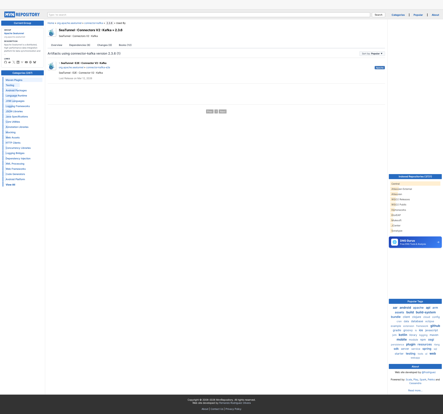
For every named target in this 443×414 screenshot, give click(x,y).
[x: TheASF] (13, 62)
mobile (402, 339)
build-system (426, 312)
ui (426, 353)
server (405, 348)
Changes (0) (104, 44)
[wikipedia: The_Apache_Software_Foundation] (22, 62)
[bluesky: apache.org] (34, 62)
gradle (397, 330)
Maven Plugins (14, 79)
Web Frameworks (16, 168)
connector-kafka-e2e (98, 67)
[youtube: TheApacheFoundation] (26, 62)
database (417, 321)
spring (427, 348)
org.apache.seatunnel (69, 22)
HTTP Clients (13, 142)
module (414, 339)
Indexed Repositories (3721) (415, 176)
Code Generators (15, 174)
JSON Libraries (14, 111)
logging (423, 334)
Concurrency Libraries (18, 147)
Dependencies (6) (79, 44)
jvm (394, 335)
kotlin (403, 335)
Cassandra (415, 383)
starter (399, 353)
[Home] (22, 16)
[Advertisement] (221, 4)
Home (51, 22)
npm (423, 339)
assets (400, 312)
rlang (437, 344)
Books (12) (125, 44)
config (436, 317)
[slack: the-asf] (30, 62)
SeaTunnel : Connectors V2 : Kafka (85, 30)
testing (411, 353)
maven (434, 335)
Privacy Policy (233, 408)
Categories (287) (22, 72)
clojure (417, 317)
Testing (10, 85)
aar (395, 307)
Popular (418, 14)
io (416, 330)
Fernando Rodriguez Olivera (235, 402)
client (407, 317)
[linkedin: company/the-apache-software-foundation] (18, 62)
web (433, 353)
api (428, 307)
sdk (397, 348)
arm (435, 307)
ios (421, 330)
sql (435, 348)
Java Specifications (17, 116)
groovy (408, 330)
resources (425, 344)
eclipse (429, 321)
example (396, 326)
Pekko (431, 379)
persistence (398, 344)
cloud (427, 317)
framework (422, 325)
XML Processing (15, 163)
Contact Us (217, 408)
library (413, 335)
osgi (431, 339)
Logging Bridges (15, 153)
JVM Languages (15, 100)
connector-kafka (93, 22)
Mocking (11, 132)
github (435, 326)
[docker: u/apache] (9, 62)
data (407, 321)
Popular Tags (415, 301)
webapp (415, 357)
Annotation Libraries (17, 126)
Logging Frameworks (18, 106)
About (435, 14)
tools (421, 353)
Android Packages (16, 90)
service (416, 348)
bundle (396, 317)
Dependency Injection (18, 158)
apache (418, 307)
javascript (431, 330)
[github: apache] (5, 62)
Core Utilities (13, 121)
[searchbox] (208, 14)
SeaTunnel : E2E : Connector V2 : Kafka (83, 62)
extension (409, 325)
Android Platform (15, 179)
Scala (409, 379)
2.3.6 (119, 30)
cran (399, 321)
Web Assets (13, 137)
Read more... (415, 390)
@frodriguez (429, 372)
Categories (398, 14)
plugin (411, 344)
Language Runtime (16, 95)
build (410, 312)
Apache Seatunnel (14, 33)
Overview (56, 44)
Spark (423, 379)
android (406, 307)
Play (415, 379)
